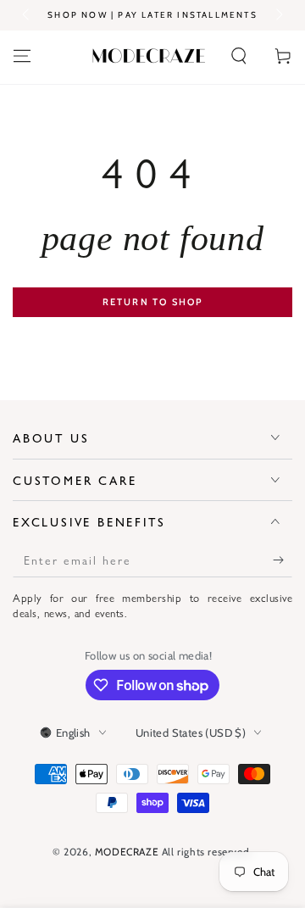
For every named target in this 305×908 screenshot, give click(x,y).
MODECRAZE (126, 851)
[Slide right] (277, 15)
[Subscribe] (282, 560)
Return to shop (153, 302)
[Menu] (22, 56)
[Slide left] (27, 15)
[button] (239, 56)
